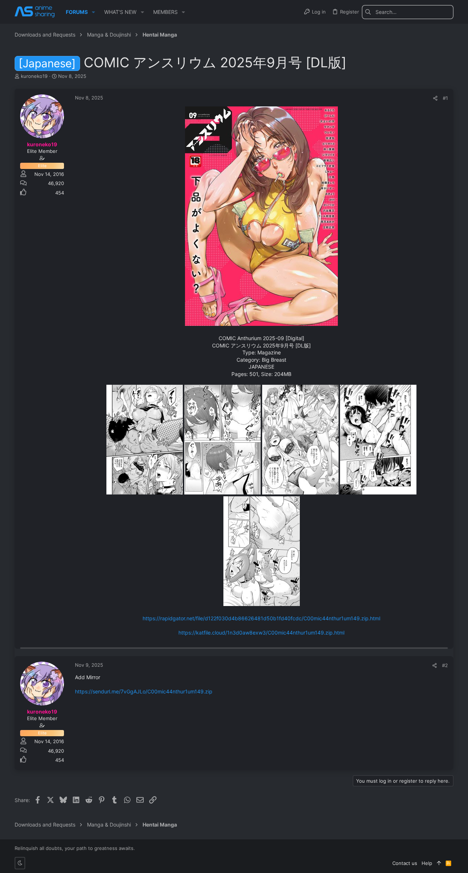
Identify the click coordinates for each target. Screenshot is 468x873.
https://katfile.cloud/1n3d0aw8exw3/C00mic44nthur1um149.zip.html (261, 632)
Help (427, 863)
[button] (93, 12)
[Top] (439, 863)
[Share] (435, 98)
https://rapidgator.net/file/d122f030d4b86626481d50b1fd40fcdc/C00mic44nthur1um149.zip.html (261, 618)
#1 (445, 98)
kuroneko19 (34, 76)
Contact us (404, 863)
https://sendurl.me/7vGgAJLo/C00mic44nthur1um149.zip (143, 691)
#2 (445, 665)
